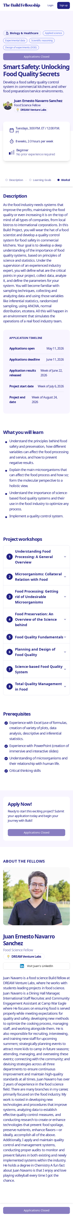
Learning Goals (42, 180)
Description (16, 180)
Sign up (64, 5)
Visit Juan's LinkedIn (40, 966)
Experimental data (15, 40)
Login (50, 5)
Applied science (53, 33)
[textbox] (36, 86)
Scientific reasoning (42, 40)
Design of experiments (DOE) (21, 47)
